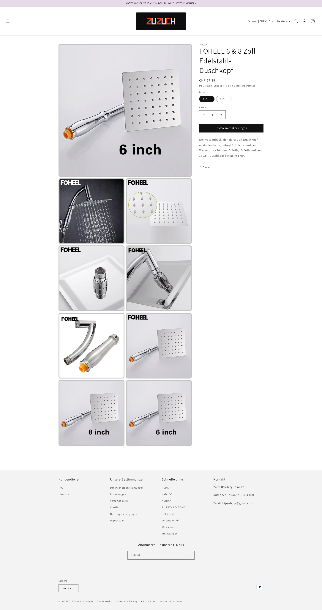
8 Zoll (224, 99)
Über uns (64, 494)
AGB (143, 601)
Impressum (117, 520)
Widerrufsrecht (104, 601)
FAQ (61, 487)
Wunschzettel (170, 527)
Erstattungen (118, 494)
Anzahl (202, 107)
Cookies (115, 507)
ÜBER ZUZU (169, 514)
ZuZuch (69, 601)
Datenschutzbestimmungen (127, 487)
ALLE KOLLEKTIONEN (174, 507)
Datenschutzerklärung (126, 601)
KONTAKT (167, 501)
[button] (8, 21)
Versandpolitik (119, 501)
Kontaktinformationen (171, 601)
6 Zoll (207, 99)
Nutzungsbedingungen (124, 514)
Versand (218, 85)
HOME (165, 487)
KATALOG (167, 494)
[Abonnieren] (190, 555)
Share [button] (206, 167)
